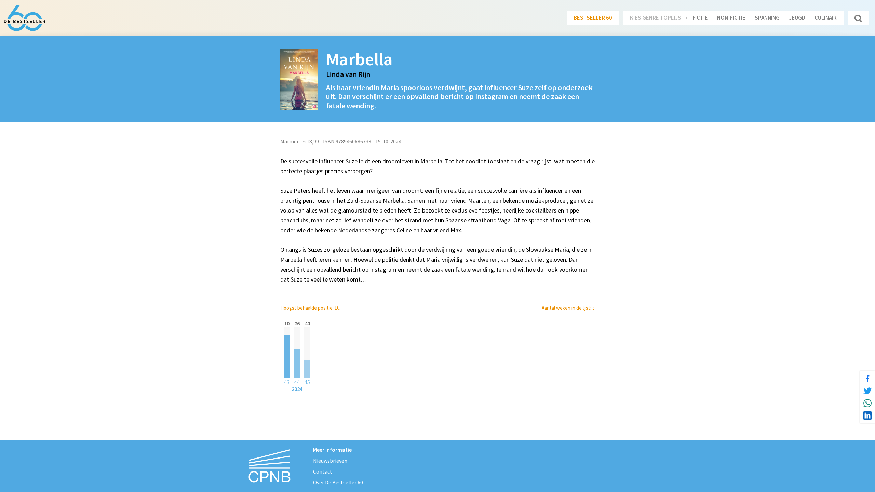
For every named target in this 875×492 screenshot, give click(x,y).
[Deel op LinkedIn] (867, 415)
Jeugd (797, 18)
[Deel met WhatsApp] (867, 403)
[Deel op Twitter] (867, 391)
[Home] (24, 18)
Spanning (767, 18)
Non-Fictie (731, 18)
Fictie (700, 18)
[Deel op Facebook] (867, 378)
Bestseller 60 (593, 18)
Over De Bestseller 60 (338, 482)
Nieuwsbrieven (330, 460)
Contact (322, 471)
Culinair (826, 18)
